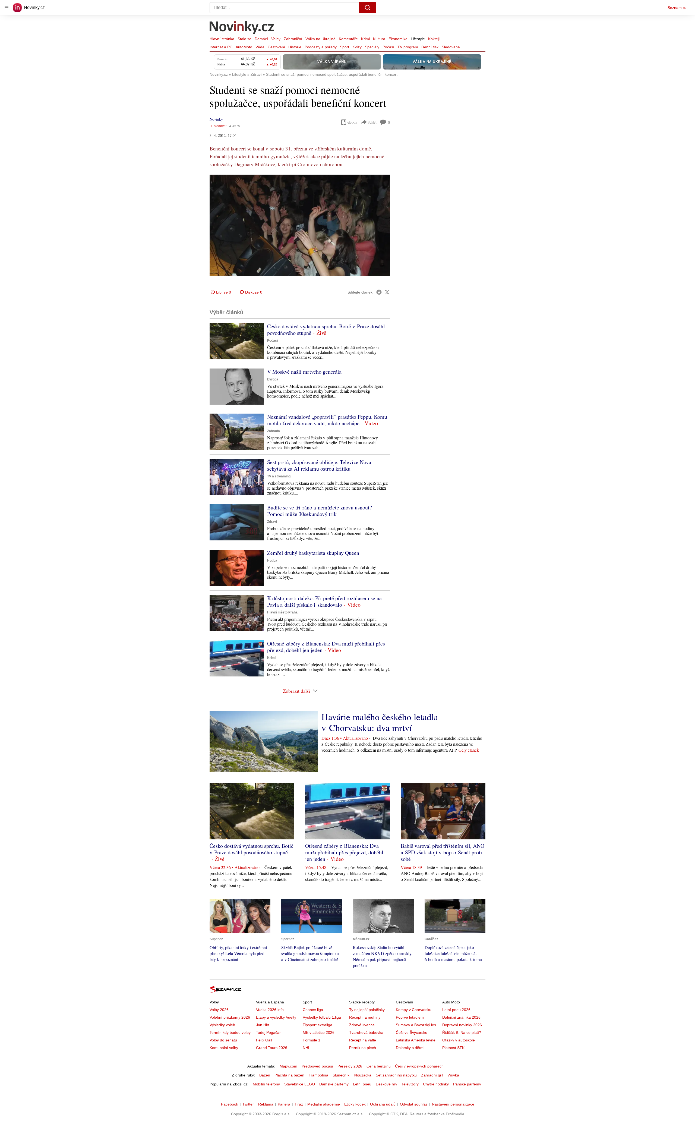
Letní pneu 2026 (456, 1009)
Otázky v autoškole (458, 1040)
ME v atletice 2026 (318, 1032)
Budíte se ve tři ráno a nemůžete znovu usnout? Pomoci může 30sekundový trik (319, 511)
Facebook (229, 1104)
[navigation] (6, 7)
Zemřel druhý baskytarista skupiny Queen (313, 552)
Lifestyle (418, 39)
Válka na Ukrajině (320, 39)
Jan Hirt (262, 1025)
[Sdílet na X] (387, 292)
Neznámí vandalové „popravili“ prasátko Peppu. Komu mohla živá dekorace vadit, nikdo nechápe (327, 420)
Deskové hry (386, 1084)
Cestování (276, 47)
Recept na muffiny (364, 1017)
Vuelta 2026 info (270, 1009)
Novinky (216, 119)
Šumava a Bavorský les (416, 1025)
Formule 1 (311, 1040)
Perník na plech (362, 1048)
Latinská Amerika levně (415, 1040)
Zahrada (273, 431)
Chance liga (313, 1009)
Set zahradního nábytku (396, 1075)
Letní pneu (362, 1084)
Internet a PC (221, 47)
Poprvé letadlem (410, 1017)
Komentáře (348, 39)
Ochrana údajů (383, 1104)
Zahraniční (293, 39)
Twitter (248, 1104)
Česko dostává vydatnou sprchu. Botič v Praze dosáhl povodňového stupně (326, 329)
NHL (306, 1048)
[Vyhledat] (367, 7)
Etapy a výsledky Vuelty (276, 1017)
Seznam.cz (677, 7)
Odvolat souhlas (414, 1104)
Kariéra (284, 1104)
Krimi (365, 39)
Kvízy (357, 47)
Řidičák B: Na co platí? (461, 1032)
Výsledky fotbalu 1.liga (322, 1017)
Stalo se (244, 39)
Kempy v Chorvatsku (413, 1009)
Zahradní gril (432, 1075)
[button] (300, 225)
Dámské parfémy (334, 1084)
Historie (294, 47)
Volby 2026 (219, 1009)
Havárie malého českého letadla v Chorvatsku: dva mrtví (379, 722)
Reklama (265, 1104)
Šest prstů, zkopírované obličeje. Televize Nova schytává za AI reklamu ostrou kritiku (319, 465)
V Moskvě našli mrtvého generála (304, 371)
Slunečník (341, 1075)
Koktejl (434, 39)
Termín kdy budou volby (230, 1032)
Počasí (388, 47)
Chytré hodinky (436, 1084)
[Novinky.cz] (242, 28)
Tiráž (299, 1104)
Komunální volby (224, 1048)
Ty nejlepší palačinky (367, 1009)
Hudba (272, 560)
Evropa (272, 379)
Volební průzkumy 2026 (230, 1017)
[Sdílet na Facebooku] (379, 292)
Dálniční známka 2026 (461, 1017)
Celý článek (469, 750)
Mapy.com (288, 1066)
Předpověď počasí (317, 1066)
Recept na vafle (362, 1040)
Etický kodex (355, 1104)
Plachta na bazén (289, 1075)
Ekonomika (397, 39)
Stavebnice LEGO (299, 1084)
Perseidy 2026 (349, 1066)
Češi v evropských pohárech (419, 1066)
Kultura (379, 39)
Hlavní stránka (222, 39)
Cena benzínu (379, 1066)
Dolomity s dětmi (410, 1048)
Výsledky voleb (222, 1025)
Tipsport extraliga (317, 1025)
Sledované (451, 47)
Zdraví (272, 522)
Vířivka (453, 1075)
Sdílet (372, 122)
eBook (352, 122)
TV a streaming (278, 476)
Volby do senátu (223, 1040)
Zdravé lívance (362, 1025)
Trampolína (318, 1075)
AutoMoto (244, 47)
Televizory (410, 1084)
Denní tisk (429, 47)
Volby (275, 39)
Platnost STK (453, 1048)
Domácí (261, 39)
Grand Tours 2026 (271, 1048)
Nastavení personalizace (453, 1104)
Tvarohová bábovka (366, 1032)
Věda (259, 47)
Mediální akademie (323, 1104)
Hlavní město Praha (282, 612)
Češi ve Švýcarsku (411, 1032)
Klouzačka (362, 1075)
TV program (407, 47)
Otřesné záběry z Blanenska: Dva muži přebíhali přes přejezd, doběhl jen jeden (326, 647)
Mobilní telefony (266, 1084)
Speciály (372, 47)
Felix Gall (264, 1040)
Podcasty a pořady (321, 47)
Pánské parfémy (467, 1084)
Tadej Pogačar (268, 1032)
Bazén (264, 1075)
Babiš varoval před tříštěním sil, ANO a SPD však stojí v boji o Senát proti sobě (442, 852)
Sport (344, 47)
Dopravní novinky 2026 (462, 1025)
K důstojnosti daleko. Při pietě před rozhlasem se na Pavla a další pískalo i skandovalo (324, 601)
